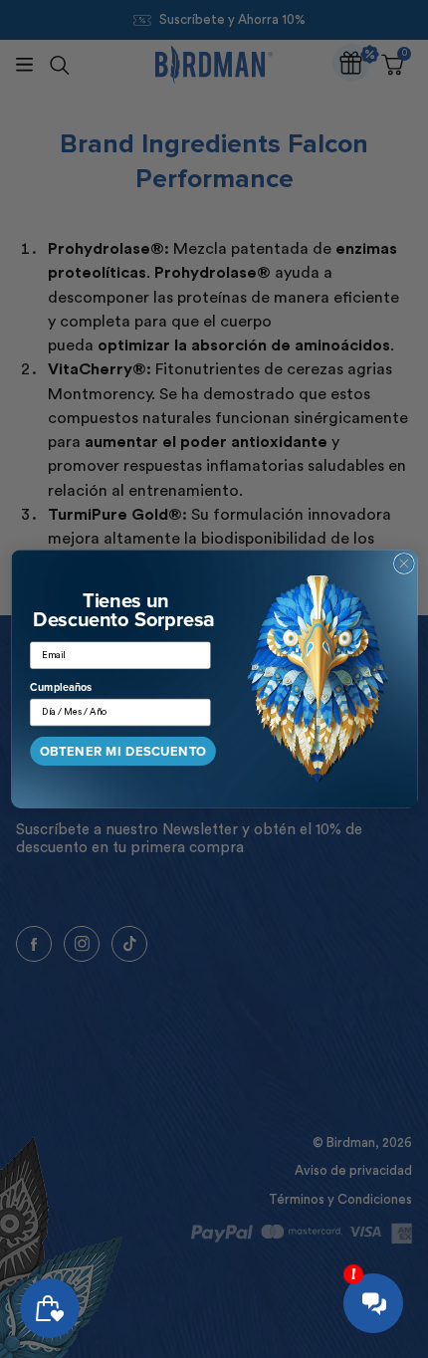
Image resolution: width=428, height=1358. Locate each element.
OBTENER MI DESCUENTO (122, 751)
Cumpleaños (61, 688)
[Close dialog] (403, 564)
